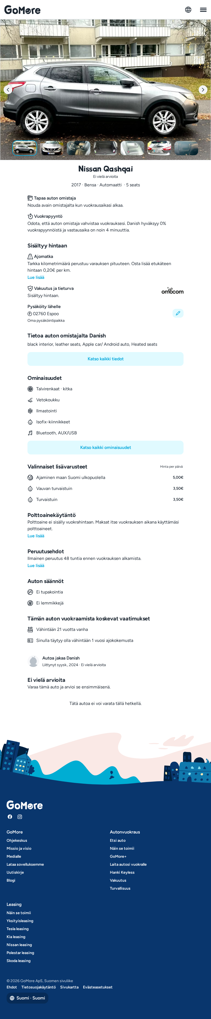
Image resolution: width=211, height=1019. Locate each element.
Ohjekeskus (17, 840)
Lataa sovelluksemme (25, 864)
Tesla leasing (18, 929)
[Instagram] (19, 816)
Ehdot (12, 987)
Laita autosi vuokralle (128, 864)
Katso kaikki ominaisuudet (105, 447)
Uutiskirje (15, 872)
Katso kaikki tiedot (106, 358)
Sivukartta (69, 987)
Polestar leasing (20, 952)
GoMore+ (118, 856)
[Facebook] (10, 816)
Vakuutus (118, 880)
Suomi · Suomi (30, 998)
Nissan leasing (19, 944)
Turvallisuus (120, 888)
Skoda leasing (18, 960)
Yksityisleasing (20, 921)
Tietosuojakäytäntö (38, 987)
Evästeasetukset (98, 987)
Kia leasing (16, 936)
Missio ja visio (19, 848)
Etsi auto (118, 840)
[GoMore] (22, 9)
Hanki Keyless (122, 872)
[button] (105, 313)
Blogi (11, 880)
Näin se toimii (122, 848)
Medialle (14, 856)
